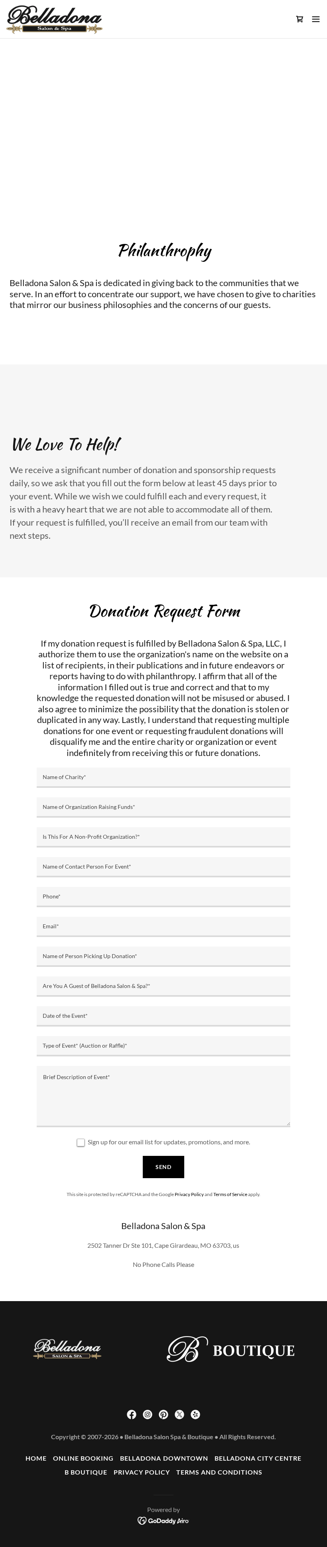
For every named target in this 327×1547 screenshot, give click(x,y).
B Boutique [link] (86, 1472)
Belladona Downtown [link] (164, 1458)
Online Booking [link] (83, 1458)
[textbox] (163, 778)
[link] (54, 19)
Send (164, 1166)
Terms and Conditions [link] (219, 1472)
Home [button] (36, 1458)
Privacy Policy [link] (189, 1194)
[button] (300, 19)
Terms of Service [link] (230, 1194)
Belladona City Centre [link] (258, 1458)
